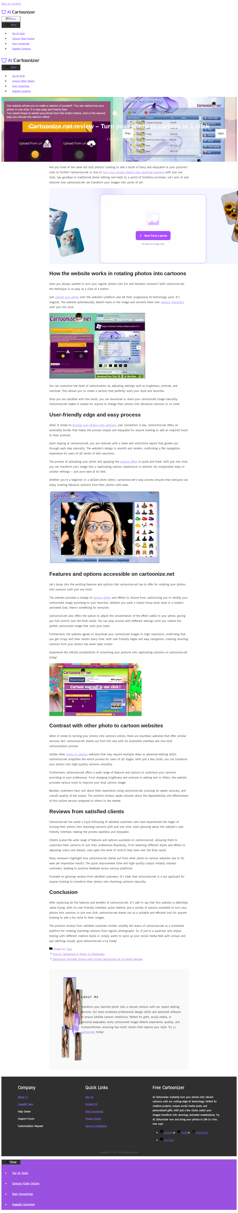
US (23, 1097)
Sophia (127, 139)
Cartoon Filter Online (23, 38)
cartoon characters (172, 302)
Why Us (89, 1097)
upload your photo (67, 297)
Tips (69, 949)
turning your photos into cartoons (94, 425)
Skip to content (11, 4)
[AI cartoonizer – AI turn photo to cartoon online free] (20, 62)
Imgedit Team (25, 1104)
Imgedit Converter (21, 48)
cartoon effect (128, 462)
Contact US (91, 1104)
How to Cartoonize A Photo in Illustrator (78, 954)
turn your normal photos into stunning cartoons (133, 172)
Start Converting (20, 43)
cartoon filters (102, 598)
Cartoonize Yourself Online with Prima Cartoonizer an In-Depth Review (97, 959)
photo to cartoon (77, 754)
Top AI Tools (18, 33)
